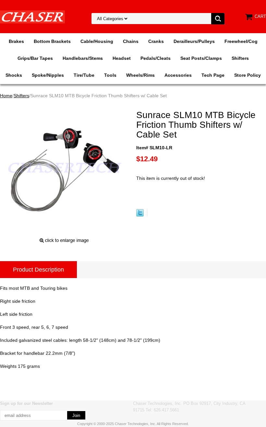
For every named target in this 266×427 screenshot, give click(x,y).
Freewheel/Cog (241, 41)
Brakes (16, 41)
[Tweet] (140, 215)
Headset (122, 58)
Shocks (14, 75)
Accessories (178, 75)
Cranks (156, 41)
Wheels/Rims (140, 75)
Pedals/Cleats (155, 58)
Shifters (240, 58)
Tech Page (212, 75)
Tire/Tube (84, 75)
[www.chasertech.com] (32, 16)
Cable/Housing (96, 41)
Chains (131, 41)
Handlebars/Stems (83, 58)
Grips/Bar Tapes (35, 58)
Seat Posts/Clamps (201, 58)
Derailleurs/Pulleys (194, 41)
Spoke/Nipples (48, 75)
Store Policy (247, 75)
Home (6, 95)
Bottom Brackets (52, 41)
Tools (110, 75)
